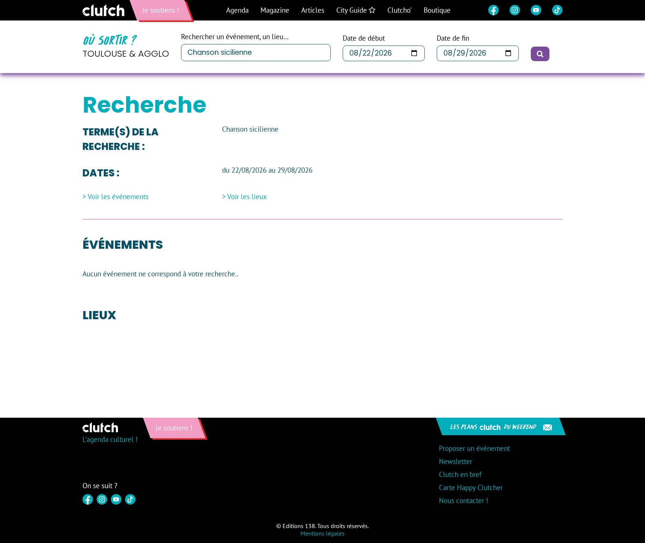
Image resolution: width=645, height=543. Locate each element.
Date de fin (453, 38)
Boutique (437, 10)
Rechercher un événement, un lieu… (235, 36)
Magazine (275, 10)
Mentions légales (322, 533)
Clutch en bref (460, 474)
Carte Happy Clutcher (471, 487)
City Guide (352, 10)
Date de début (364, 38)
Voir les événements (118, 196)
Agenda (237, 10)
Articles (312, 10)
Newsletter (455, 461)
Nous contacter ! (463, 500)
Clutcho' (399, 10)
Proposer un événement (474, 448)
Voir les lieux (247, 196)
